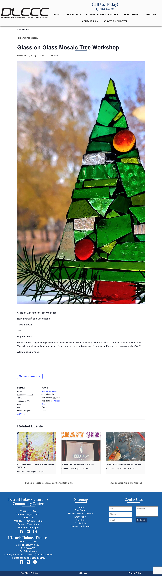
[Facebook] (21, 531)
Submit (141, 520)
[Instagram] (35, 531)
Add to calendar (30, 376)
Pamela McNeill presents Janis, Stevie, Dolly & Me (49, 482)
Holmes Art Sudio (49, 391)
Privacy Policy (134, 573)
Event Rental (132, 14)
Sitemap (83, 573)
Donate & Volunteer (116, 21)
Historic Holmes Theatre (101, 14)
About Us (150, 14)
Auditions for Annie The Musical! (126, 482)
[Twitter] (28, 531)
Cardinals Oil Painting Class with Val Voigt (124, 464)
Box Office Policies (29, 573)
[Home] (25, 13)
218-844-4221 (106, 9)
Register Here (24, 336)
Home (57, 14)
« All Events (23, 29)
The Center (72, 14)
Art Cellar (21, 414)
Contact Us (89, 21)
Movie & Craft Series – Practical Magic (78, 464)
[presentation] (36, 446)
